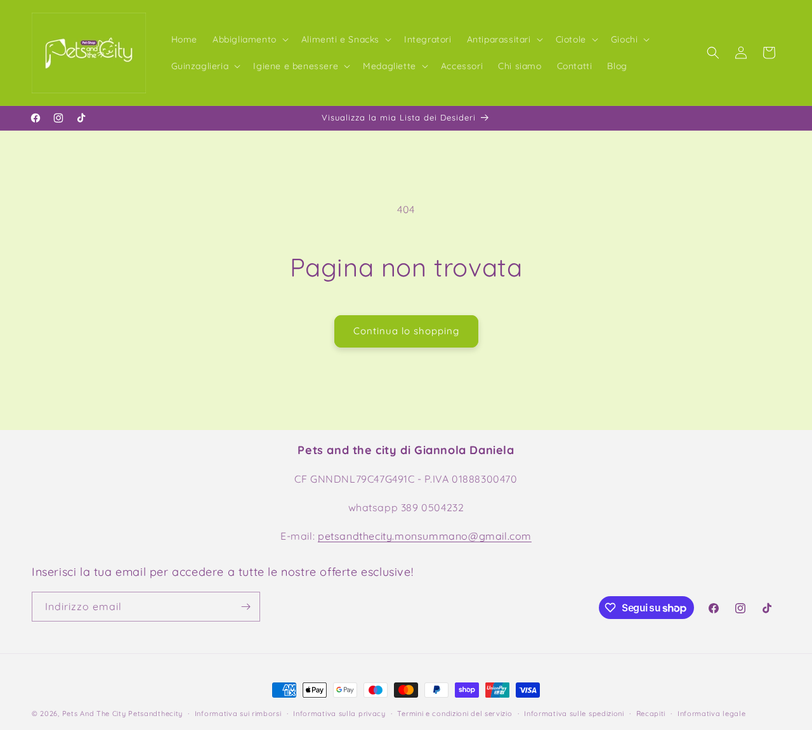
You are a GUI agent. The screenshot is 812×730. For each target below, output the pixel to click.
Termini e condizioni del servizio (454, 713)
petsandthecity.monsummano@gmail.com (425, 536)
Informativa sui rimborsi (238, 713)
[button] (249, 39)
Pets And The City (94, 713)
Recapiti (651, 713)
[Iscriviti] (245, 607)
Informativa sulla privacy (339, 713)
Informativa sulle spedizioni (574, 713)
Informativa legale (712, 713)
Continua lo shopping (406, 331)
